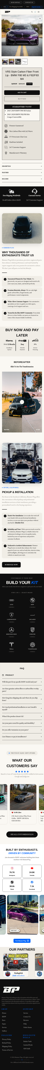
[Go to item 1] (5, 62)
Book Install (15, 2)
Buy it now (22, 99)
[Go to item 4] (24, 62)
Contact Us (29, 2)
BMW (4, 1017)
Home (4, 1013)
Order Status (27, 1027)
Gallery (4, 1031)
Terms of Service (7, 1050)
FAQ (25, 1024)
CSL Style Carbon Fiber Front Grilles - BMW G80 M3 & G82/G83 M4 (20, 818)
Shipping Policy (7, 1046)
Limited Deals (28, 1045)
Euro (3, 1020)
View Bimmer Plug (20, 941)
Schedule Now (11, 565)
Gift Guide (26, 1049)
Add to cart (22, 93)
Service (4, 1027)
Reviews (26, 1020)
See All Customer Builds (22, 834)
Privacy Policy (6, 1039)
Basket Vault (27, 1041)
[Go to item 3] (18, 62)
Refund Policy (6, 1043)
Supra (4, 1024)
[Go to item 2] (11, 62)
